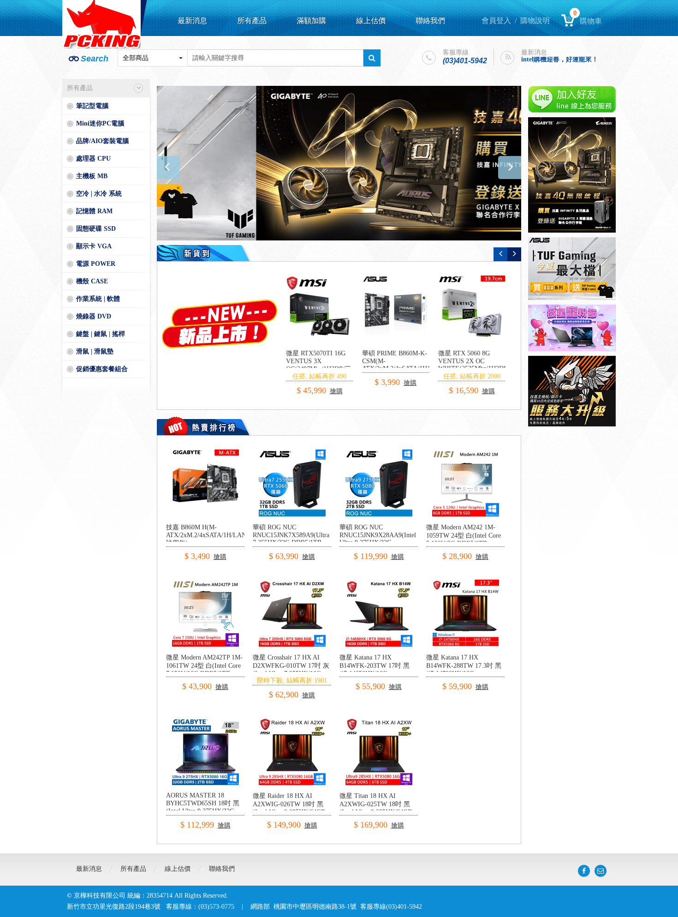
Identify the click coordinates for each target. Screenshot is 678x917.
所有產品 (252, 20)
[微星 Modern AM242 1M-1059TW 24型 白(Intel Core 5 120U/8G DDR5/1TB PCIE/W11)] (465, 453)
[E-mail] (601, 871)
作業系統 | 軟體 (98, 298)
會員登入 (496, 20)
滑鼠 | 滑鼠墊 (94, 351)
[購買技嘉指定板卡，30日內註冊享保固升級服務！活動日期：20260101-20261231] (572, 391)
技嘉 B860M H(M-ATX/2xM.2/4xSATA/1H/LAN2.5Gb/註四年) (215, 535)
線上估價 (371, 20)
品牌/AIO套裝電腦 (102, 141)
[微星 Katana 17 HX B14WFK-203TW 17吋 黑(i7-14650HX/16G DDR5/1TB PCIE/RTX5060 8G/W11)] (378, 583)
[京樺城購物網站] (101, 24)
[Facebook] (584, 871)
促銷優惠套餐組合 (102, 369)
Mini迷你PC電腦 (100, 123)
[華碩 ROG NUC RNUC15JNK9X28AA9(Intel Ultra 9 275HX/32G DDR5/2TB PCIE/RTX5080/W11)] (378, 453)
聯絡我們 (430, 20)
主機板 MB (91, 176)
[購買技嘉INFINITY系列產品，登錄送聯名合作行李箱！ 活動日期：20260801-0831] (339, 163)
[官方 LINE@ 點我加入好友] (572, 99)
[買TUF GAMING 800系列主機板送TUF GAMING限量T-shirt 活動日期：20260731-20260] (572, 268)
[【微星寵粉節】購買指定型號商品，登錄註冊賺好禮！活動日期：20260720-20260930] (572, 328)
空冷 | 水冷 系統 (99, 193)
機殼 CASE (92, 281)
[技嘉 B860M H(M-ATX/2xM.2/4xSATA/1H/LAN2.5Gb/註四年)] (205, 453)
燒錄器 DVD (93, 316)
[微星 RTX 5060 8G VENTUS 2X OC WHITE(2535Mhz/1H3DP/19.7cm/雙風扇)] (399, 309)
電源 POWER (95, 263)
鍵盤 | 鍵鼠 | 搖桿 (100, 333)
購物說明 (535, 20)
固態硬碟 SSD (96, 228)
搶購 (337, 382)
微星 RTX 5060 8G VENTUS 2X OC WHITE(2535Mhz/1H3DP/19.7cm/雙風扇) (412, 365)
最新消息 (192, 20)
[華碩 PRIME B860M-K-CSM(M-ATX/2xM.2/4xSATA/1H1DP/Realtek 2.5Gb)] (323, 309)
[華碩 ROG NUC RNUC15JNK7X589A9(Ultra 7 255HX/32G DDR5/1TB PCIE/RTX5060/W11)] (292, 453)
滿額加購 (311, 20)
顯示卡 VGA (94, 246)
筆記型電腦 (92, 105)
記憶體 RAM (94, 211)
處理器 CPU (93, 158)
